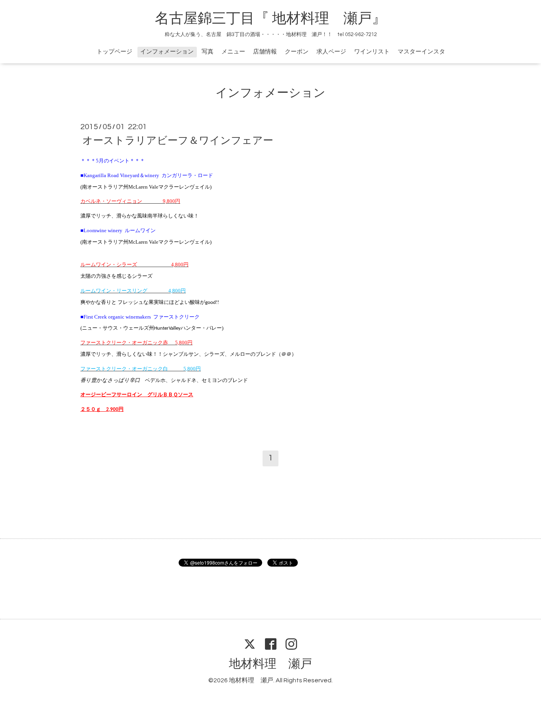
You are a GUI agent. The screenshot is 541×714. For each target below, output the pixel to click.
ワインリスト (372, 52)
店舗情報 (265, 52)
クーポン (297, 52)
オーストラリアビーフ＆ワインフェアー (177, 141)
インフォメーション (167, 52)
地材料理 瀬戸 (270, 664)
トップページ (114, 52)
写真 (207, 52)
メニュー (233, 52)
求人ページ (331, 52)
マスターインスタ (421, 52)
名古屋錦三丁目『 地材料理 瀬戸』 (277, 18)
